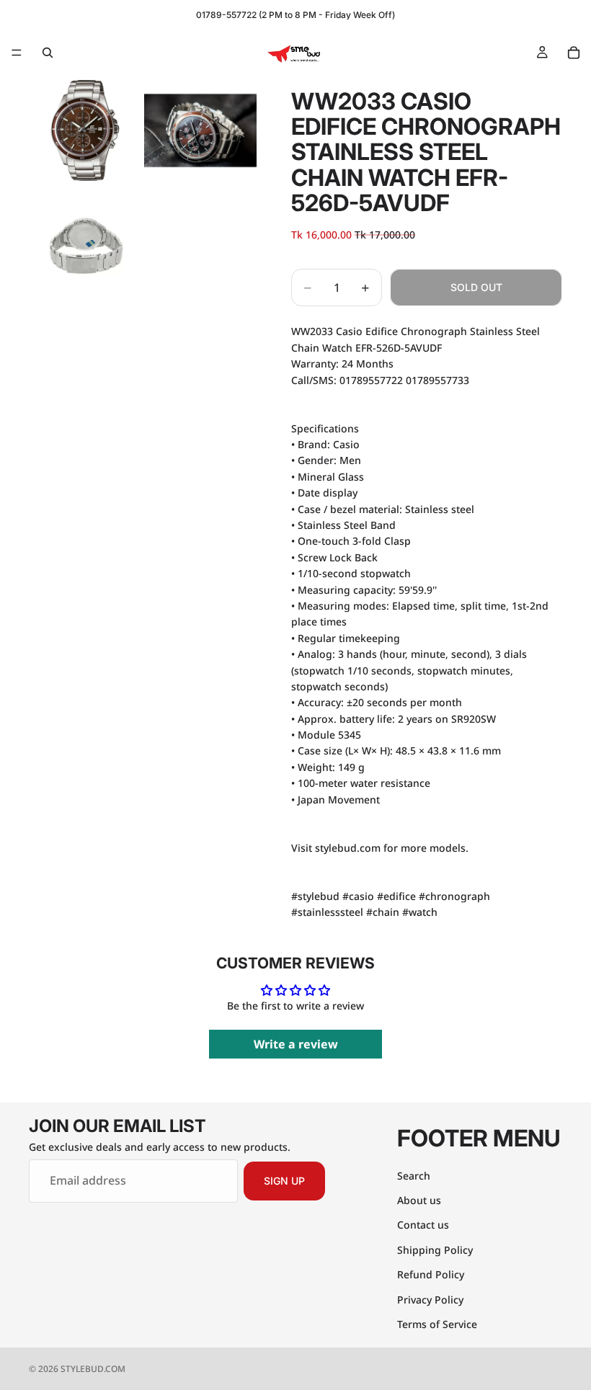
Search (413, 1175)
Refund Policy (430, 1274)
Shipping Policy (435, 1249)
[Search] (47, 52)
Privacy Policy (430, 1299)
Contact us (423, 1224)
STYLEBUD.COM (93, 1369)
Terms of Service (437, 1323)
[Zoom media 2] (200, 130)
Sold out (476, 287)
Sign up (284, 1181)
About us (419, 1199)
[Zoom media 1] (85, 130)
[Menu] (16, 52)
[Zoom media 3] (85, 246)
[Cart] (574, 52)
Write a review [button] (296, 1044)
